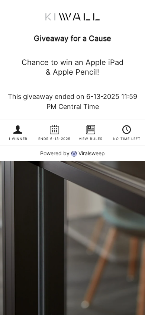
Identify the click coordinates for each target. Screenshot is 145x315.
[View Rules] (90, 132)
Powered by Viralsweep (72, 153)
